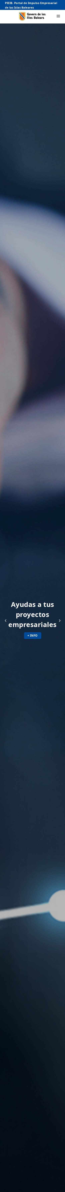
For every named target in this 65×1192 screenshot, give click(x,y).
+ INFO (33, 635)
